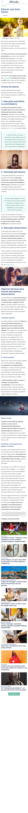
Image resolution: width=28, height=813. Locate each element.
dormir (17, 469)
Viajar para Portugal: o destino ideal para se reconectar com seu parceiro (13, 583)
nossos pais (6, 78)
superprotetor (10, 264)
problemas (11, 128)
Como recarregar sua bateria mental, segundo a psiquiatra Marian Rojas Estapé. (14, 625)
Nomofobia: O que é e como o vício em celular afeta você (13, 604)
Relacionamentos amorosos (8, 580)
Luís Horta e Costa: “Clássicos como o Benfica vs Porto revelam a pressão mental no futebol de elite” (14, 539)
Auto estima (4, 558)
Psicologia (3, 5)
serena (19, 348)
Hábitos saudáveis (6, 622)
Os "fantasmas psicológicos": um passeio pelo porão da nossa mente (13, 689)
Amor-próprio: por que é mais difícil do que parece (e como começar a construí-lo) (13, 561)
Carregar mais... (14, 694)
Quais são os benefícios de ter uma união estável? (13, 647)
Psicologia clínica (6, 602)
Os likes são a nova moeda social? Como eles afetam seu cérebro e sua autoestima (14, 668)
